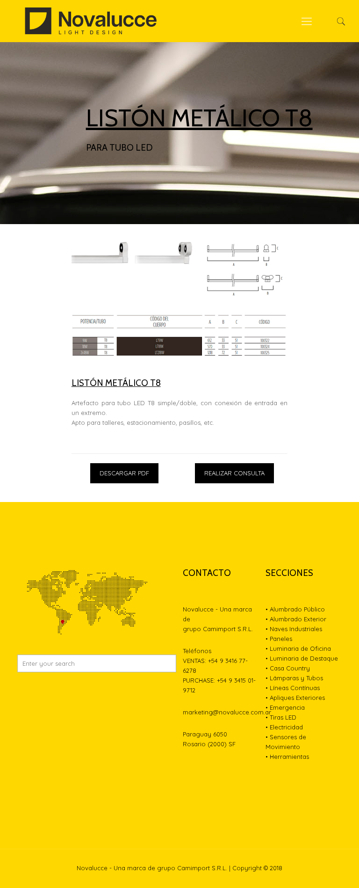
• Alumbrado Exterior (296, 619)
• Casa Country (288, 668)
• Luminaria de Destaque (302, 658)
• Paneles (279, 638)
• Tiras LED (281, 717)
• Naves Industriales (294, 629)
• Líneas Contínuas (293, 687)
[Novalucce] (91, 21)
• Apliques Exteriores (295, 697)
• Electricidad (284, 727)
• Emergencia (285, 707)
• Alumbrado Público (295, 609)
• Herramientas (287, 756)
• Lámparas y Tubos (294, 678)
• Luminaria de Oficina (298, 648)
